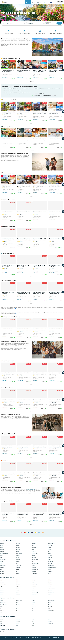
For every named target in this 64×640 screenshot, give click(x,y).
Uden (49, 551)
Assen (1, 557)
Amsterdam (2, 551)
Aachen (1, 600)
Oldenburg (50, 604)
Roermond (34, 567)
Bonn (1, 608)
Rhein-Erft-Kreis (51, 610)
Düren (17, 602)
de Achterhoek (2, 565)
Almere (1, 547)
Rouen (49, 619)
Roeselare (50, 582)
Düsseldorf (18, 604)
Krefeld (33, 602)
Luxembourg (34, 584)
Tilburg (49, 547)
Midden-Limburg (35, 553)
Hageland (17, 584)
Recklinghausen (51, 608)
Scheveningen (34, 573)
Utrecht (49, 553)
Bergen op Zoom (3, 559)
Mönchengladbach (51, 600)
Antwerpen (2, 582)
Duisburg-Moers (19, 600)
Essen (17, 606)
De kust (1, 594)
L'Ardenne (18, 594)
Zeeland (49, 569)
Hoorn (33, 545)
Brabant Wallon (3, 584)
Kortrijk (17, 592)
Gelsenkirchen (18, 608)
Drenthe (17, 551)
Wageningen (50, 561)
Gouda (17, 563)
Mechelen (34, 586)
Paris (33, 623)
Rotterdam (34, 571)
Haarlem (17, 569)
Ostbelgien (50, 580)
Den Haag (2, 573)
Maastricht (34, 551)
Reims (33, 625)
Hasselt (17, 588)
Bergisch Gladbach (3, 604)
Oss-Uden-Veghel (35, 563)
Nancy (33, 621)
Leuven (33, 580)
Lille (17, 625)
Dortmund (2, 610)
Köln (33, 604)
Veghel (49, 559)
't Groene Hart (18, 565)
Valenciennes (50, 623)
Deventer (17, 545)
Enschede (17, 557)
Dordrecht (18, 549)
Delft (1, 569)
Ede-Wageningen (19, 553)
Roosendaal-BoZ (35, 569)
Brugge (1, 586)
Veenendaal (50, 557)
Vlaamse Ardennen (51, 588)
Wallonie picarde (51, 592)
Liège (33, 582)
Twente (49, 549)
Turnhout (49, 586)
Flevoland (18, 559)
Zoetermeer (50, 571)
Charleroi (1, 592)
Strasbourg (50, 621)
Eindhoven (18, 555)
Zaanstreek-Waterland (52, 567)
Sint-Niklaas (50, 584)
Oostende (34, 594)
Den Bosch (2, 571)
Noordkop (34, 557)
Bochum (1, 606)
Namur (33, 590)
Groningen (18, 567)
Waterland (50, 563)
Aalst (1, 580)
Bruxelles (2, 590)
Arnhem (1, 555)
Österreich (2, 631)
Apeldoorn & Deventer (4, 553)
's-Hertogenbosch (51, 543)
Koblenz (33, 600)
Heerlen (17, 571)
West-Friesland (51, 565)
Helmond (17, 573)
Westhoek (50, 594)
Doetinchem (18, 547)
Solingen (1, 612)
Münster (49, 602)
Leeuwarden (34, 547)
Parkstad (33, 565)
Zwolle (49, 573)
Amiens (1, 619)
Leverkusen (34, 606)
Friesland (17, 561)
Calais (1, 623)
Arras (1, 621)
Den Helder (18, 543)
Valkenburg (50, 555)
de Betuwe (2, 567)
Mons (33, 588)
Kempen (17, 590)
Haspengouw (18, 586)
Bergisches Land (3, 602)
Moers (33, 608)
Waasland (50, 590)
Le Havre (17, 623)
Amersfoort (2, 549)
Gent (17, 582)
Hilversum (34, 543)
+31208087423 (56, 637)
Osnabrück (50, 606)
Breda (1, 563)
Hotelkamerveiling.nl (31, 489)
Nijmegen (33, 555)
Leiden (33, 549)
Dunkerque (18, 619)
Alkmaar (1, 545)
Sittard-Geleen (50, 545)
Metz (33, 619)
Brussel (1, 588)
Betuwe (1, 561)
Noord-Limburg (35, 559)
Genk (17, 580)
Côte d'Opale (2, 625)
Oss (32, 561)
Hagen (17, 610)
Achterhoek (2, 543)
